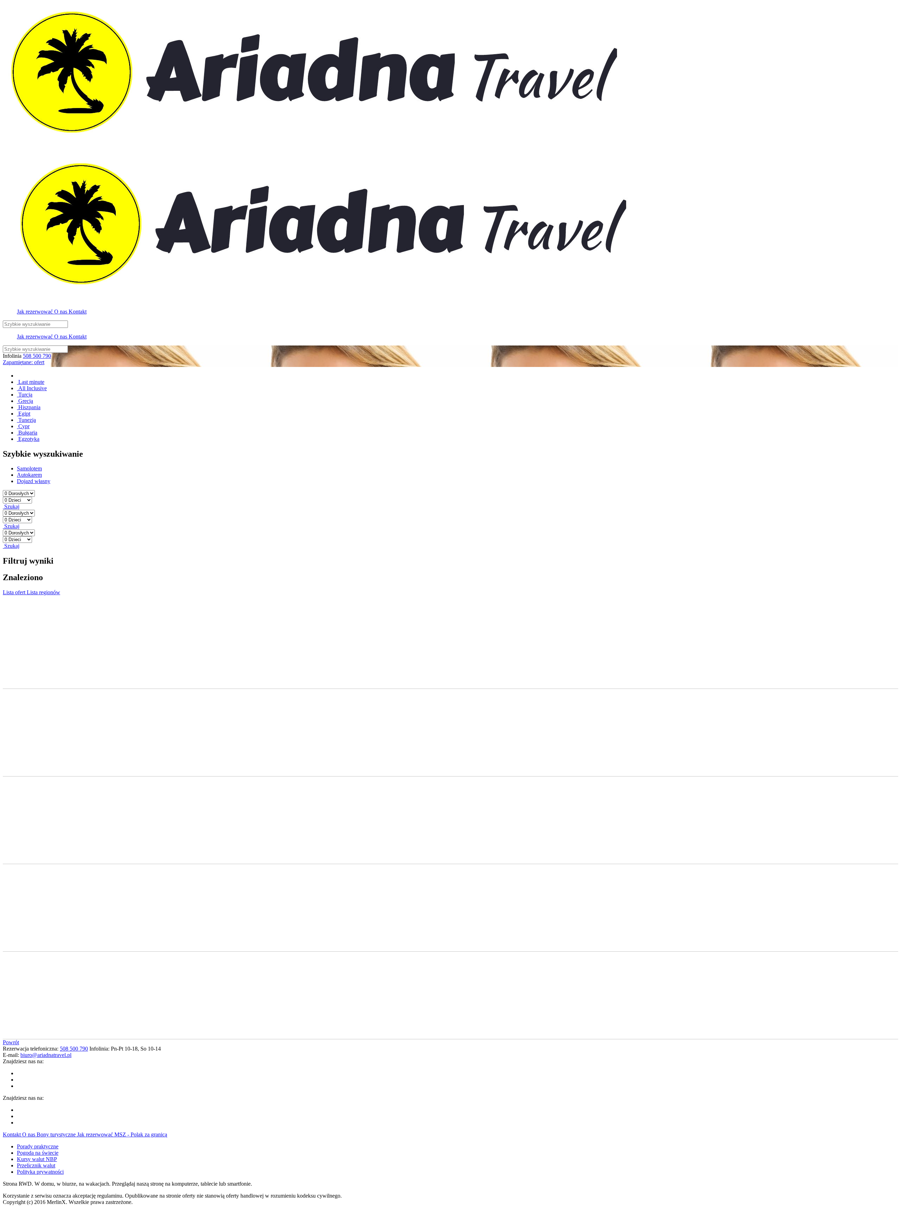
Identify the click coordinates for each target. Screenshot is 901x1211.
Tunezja (26, 420)
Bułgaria (27, 433)
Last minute (30, 382)
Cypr (23, 426)
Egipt (23, 414)
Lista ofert (15, 592)
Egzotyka (28, 439)
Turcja (24, 395)
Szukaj (11, 506)
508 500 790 (37, 356)
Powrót (11, 1042)
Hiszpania (28, 407)
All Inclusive (32, 388)
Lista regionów (43, 592)
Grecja (25, 401)
